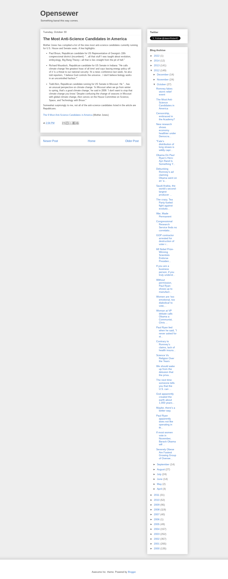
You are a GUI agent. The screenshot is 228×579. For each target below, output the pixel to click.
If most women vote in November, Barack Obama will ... (166, 438)
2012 (157, 70)
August (161, 469)
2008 (157, 509)
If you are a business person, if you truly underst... (165, 270)
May (159, 484)
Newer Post (50, 141)
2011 (157, 494)
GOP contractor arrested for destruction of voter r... (165, 240)
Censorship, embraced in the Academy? (165, 116)
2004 (157, 529)
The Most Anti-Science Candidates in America (165, 104)
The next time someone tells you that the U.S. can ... (165, 384)
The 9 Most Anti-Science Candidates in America (67, 115)
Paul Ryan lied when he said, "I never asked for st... (166, 332)
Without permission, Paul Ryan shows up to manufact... (164, 285)
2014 (157, 60)
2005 (157, 524)
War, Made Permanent (163, 215)
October (162, 84)
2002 (157, 538)
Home (91, 141)
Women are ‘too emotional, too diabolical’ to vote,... (165, 301)
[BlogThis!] (67, 123)
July (159, 474)
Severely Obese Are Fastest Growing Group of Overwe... (166, 454)
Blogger (132, 572)
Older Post (132, 141)
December (163, 74)
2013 (157, 65)
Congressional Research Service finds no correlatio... (166, 226)
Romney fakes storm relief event (164, 91)
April (160, 488)
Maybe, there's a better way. (165, 409)
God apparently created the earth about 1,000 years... (165, 398)
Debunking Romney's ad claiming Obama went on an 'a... (166, 174)
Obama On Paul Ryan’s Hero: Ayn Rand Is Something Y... (165, 159)
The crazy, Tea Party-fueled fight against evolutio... (164, 204)
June (160, 479)
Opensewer (59, 13)
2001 (157, 543)
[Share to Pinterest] (77, 123)
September (163, 464)
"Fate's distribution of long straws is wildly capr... (165, 145)
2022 (157, 55)
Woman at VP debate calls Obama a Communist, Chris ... (164, 316)
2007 (157, 514)
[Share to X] (70, 123)
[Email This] (64, 123)
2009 (157, 504)
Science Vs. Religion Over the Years (165, 358)
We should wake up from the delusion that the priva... (165, 370)
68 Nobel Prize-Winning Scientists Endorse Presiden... (165, 255)
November (163, 79)
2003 (157, 534)
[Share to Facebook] (74, 123)
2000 (157, 548)
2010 (157, 499)
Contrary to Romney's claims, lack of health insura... (166, 346)
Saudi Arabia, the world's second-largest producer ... (166, 190)
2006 (157, 519)
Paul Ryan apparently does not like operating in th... (164, 421)
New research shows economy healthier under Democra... (166, 130)
